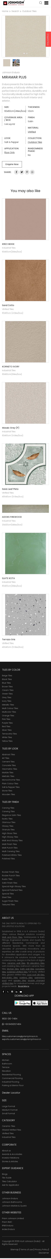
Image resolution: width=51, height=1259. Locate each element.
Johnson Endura (10, 1198)
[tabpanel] (25, 36)
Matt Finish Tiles (9, 844)
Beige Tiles (7, 675)
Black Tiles (7, 679)
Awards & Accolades (12, 1154)
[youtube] (20, 991)
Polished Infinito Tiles (12, 855)
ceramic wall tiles (16, 963)
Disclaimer (44, 1252)
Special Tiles (8, 893)
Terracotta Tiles (9, 733)
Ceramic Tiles (8, 1126)
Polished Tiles (8, 858)
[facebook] (3, 991)
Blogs (4, 1174)
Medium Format (10, 1110)
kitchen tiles (13, 969)
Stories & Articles (10, 1161)
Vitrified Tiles (8, 1133)
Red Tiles (6, 726)
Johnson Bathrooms (12, 1202)
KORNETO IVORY (10, 366)
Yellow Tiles (7, 741)
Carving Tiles (8, 808)
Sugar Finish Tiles (10, 901)
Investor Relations (10, 1157)
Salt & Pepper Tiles (11, 787)
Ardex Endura (8, 1229)
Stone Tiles (7, 790)
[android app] (23, 1002)
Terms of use (26, 1249)
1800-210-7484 (9, 1018)
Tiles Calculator (9, 1181)
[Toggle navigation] (45, 3)
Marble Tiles (7, 772)
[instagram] (12, 991)
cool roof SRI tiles (35, 974)
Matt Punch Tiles (10, 847)
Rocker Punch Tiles (11, 875)
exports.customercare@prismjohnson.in (21, 1039)
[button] (40, 3)
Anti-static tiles (10, 977)
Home (5, 11)
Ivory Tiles (6, 701)
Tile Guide (6, 1177)
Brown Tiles (7, 686)
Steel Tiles (6, 897)
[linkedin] (16, 991)
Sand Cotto (8, 305)
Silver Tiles (7, 730)
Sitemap (14, 1249)
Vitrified (32, 131)
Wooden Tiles (8, 794)
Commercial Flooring (12, 1078)
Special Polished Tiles (12, 890)
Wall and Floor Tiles (12, 937)
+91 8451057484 (12, 1024)
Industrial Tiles (9, 1137)
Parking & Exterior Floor (13, 1085)
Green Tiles (7, 693)
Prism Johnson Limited (13, 1218)
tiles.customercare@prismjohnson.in (20, 1036)
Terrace (5, 1067)
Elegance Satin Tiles (11, 815)
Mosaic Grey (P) (10, 427)
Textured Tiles (8, 904)
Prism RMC (7, 1222)
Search (15, 11)
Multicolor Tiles (9, 712)
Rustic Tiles (7, 879)
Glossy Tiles (7, 826)
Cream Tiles (7, 690)
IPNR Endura (7, 1225)
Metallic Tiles (8, 704)
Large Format (8, 1106)
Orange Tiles (8, 715)
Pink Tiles (6, 719)
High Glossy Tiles (10, 837)
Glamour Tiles (8, 822)
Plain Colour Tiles (10, 783)
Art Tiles (5, 758)
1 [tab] (24, 53)
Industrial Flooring (10, 1081)
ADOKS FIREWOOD (12, 517)
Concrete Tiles (9, 765)
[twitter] (7, 991)
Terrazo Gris (8, 639)
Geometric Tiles (9, 769)
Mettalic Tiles (8, 776)
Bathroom (7, 1063)
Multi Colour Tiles (10, 708)
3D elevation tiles (35, 963)
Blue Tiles (6, 682)
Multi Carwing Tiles (11, 851)
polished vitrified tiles (17, 971)
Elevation (6, 1071)
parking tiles (26, 977)
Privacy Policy (41, 1249)
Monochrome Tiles (11, 779)
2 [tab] (27, 53)
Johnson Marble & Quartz (14, 1205)
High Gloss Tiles (9, 833)
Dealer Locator (11, 1092)
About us (6, 1150)
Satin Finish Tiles (9, 882)
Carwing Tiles (8, 811)
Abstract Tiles (8, 754)
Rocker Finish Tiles (10, 872)
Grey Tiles (6, 697)
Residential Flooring (11, 1074)
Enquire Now (48, 40)
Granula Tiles (8, 829)
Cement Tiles (8, 761)
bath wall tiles (27, 969)
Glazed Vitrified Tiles (11, 1129)
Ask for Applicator (10, 1185)
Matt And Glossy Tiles (12, 840)
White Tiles (7, 737)
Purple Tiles (7, 723)
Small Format (8, 1113)
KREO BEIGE (8, 244)
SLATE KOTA (8, 578)
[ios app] (40, 1002)
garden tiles (19, 980)
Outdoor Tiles (29, 11)
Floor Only (9, 152)
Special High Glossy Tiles (14, 886)
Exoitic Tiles (7, 818)
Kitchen (5, 1060)
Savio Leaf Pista (10, 489)
